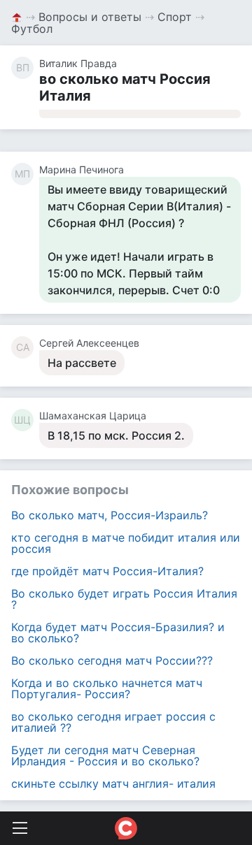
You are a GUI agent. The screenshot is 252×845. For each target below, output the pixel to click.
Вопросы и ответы (89, 17)
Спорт (175, 17)
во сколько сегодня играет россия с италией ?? (113, 722)
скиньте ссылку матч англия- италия (113, 783)
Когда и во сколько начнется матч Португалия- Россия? (106, 688)
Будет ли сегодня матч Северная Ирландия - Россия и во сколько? (105, 755)
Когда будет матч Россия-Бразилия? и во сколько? (118, 632)
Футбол (31, 29)
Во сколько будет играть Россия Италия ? (124, 599)
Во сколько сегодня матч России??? (112, 660)
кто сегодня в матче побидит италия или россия (125, 543)
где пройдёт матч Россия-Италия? (107, 571)
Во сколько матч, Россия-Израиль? (109, 515)
